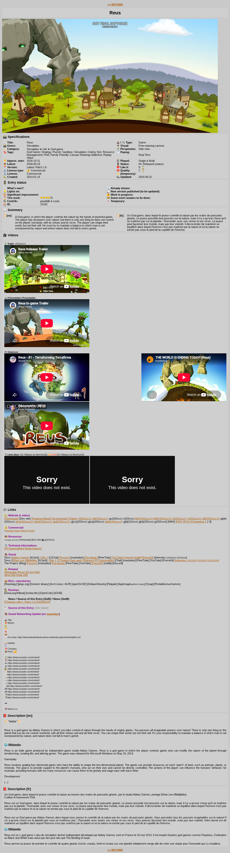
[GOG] (31, 531)
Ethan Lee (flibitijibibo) (25, 560)
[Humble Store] (13, 531)
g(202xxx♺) (179, 518)
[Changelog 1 (198, 521)
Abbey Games (20, 557)
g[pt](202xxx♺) (114, 521)
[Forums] (64, 557)
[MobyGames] (33, 548)
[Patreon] (88, 560)
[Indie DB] (22, 575)
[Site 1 (44, 557)
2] (58, 560)
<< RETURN (115, 4)
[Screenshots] (60, 518)
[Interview (185, 560)
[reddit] (137, 557)
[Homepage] (11, 518)
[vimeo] (128, 557)
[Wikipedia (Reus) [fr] (16, 572)
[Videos (73, 518)
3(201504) (213, 560)
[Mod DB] (9, 575)
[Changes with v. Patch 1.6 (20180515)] (27, 602)
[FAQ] (179, 521)
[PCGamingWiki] (14, 548)
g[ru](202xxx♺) (24, 521)
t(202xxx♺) (85, 518)
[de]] (37, 572)
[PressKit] (147, 557)
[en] (32, 572)
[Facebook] (90, 557)
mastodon (53, 614)
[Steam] (24, 531)
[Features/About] (41, 518)
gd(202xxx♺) (100, 518)
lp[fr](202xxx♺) (144, 518)
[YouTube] (117, 557)
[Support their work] (71, 560)
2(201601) (202, 560)
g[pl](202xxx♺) (61, 521)
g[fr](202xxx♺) (211, 518)
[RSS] (186, 521)
